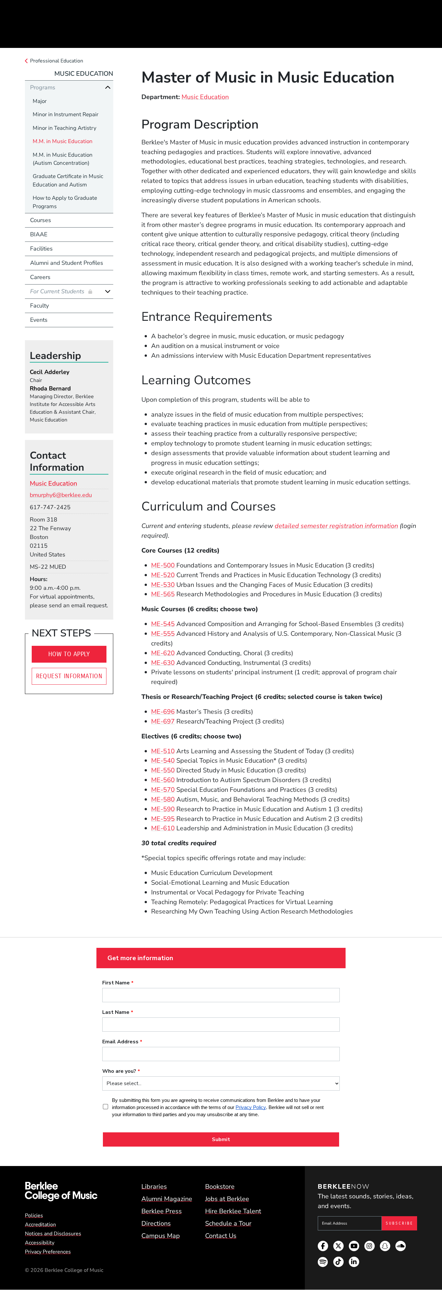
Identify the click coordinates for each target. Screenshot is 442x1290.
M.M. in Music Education (63, 141)
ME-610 (163, 828)
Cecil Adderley (49, 372)
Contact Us (221, 1235)
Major (40, 101)
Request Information (69, 676)
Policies (34, 1215)
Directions (156, 1223)
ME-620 (163, 653)
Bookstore (220, 1186)
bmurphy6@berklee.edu (61, 495)
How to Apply (69, 654)
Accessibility (39, 1242)
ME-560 (163, 780)
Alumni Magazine (166, 1199)
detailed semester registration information (336, 526)
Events (39, 320)
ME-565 (163, 594)
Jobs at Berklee (227, 1199)
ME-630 (163, 662)
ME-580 (163, 799)
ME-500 (163, 565)
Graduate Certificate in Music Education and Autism (68, 180)
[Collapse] (107, 87)
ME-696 (163, 711)
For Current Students (58, 291)
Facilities (41, 248)
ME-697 (163, 721)
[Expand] (107, 291)
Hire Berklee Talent (233, 1211)
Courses (40, 220)
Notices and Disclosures (53, 1233)
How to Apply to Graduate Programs (65, 202)
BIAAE (38, 234)
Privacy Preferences (48, 1251)
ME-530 (163, 584)
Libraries (154, 1186)
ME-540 (163, 760)
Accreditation (40, 1224)
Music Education (205, 97)
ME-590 (163, 809)
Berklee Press (161, 1211)
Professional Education (56, 60)
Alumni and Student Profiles (66, 263)
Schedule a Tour (228, 1223)
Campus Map (160, 1235)
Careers (40, 277)
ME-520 (163, 575)
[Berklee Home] (61, 1191)
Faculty (39, 305)
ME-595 (163, 818)
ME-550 (163, 770)
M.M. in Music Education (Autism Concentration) (63, 159)
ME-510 (163, 751)
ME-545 (163, 624)
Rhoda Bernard (50, 388)
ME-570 (163, 789)
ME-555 (163, 633)
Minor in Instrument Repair (65, 114)
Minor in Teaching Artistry (64, 128)
